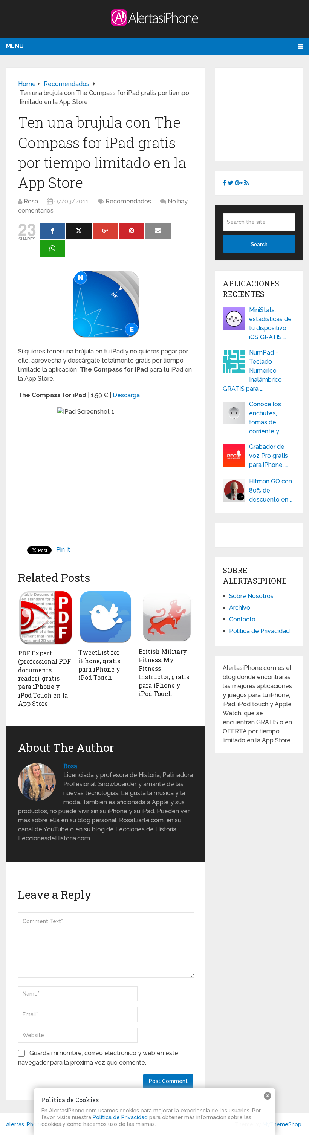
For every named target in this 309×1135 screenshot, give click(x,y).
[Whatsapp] (52, 248)
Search (259, 244)
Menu (15, 46)
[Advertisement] (266, 113)
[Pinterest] (131, 231)
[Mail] (158, 231)
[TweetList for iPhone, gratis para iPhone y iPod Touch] (105, 617)
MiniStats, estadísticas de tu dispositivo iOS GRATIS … (270, 323)
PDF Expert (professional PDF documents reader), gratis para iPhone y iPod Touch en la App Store (44, 678)
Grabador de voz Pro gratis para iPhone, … (268, 455)
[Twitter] (79, 231)
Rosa (31, 201)
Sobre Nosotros (251, 596)
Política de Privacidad (259, 631)
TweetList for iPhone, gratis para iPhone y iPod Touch (99, 664)
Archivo (239, 607)
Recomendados (128, 201)
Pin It (63, 549)
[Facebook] (52, 231)
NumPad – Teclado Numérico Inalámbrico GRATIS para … (252, 370)
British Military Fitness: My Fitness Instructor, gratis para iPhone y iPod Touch (164, 672)
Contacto (242, 619)
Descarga (126, 395)
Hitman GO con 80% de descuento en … (270, 490)
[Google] (105, 231)
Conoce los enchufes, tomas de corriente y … (266, 418)
